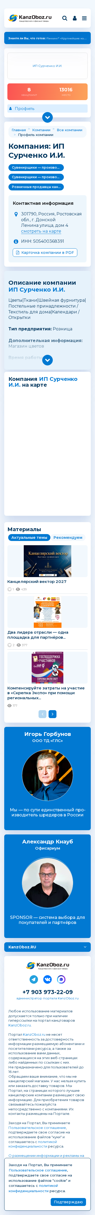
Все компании (69, 130)
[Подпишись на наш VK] (47, 978)
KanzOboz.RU (22, 947)
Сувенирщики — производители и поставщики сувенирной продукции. (38, 167)
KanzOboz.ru (19, 1025)
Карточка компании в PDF (47, 252)
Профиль (24, 108)
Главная (19, 130)
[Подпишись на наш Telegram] (34, 978)
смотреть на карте (41, 231)
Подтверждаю (68, 1202)
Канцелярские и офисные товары (34, 21)
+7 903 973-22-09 (47, 992)
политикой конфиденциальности (32, 1144)
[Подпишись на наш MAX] (61, 978)
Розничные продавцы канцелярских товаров (38, 187)
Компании (41, 130)
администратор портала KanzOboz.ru (47, 998)
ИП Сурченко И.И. (36, 289)
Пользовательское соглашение (37, 1128)
